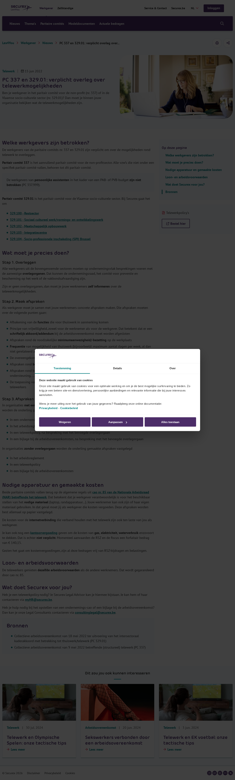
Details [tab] (117, 368)
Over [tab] (172, 368)
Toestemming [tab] (62, 368)
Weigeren (65, 422)
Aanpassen (115, 422)
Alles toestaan (170, 422)
